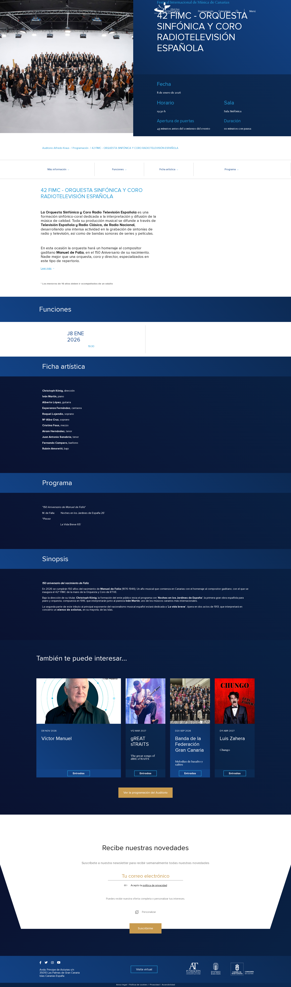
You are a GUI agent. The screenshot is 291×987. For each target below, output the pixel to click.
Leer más (46, 268)
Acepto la (148, 885)
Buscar (237, 11)
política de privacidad (155, 885)
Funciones (119, 169)
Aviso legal (121, 984)
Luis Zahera (232, 738)
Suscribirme (145, 928)
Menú (252, 11)
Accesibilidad (168, 984)
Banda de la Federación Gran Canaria (189, 744)
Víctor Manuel (56, 738)
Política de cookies (138, 984)
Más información (58, 169)
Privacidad (155, 984)
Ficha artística (168, 169)
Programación (205, 11)
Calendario (224, 11)
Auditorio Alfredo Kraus (55, 148)
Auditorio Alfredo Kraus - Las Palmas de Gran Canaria (167, 8)
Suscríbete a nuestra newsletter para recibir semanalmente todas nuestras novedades (145, 863)
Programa (231, 169)
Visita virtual (144, 969)
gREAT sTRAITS (140, 741)
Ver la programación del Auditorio (145, 792)
